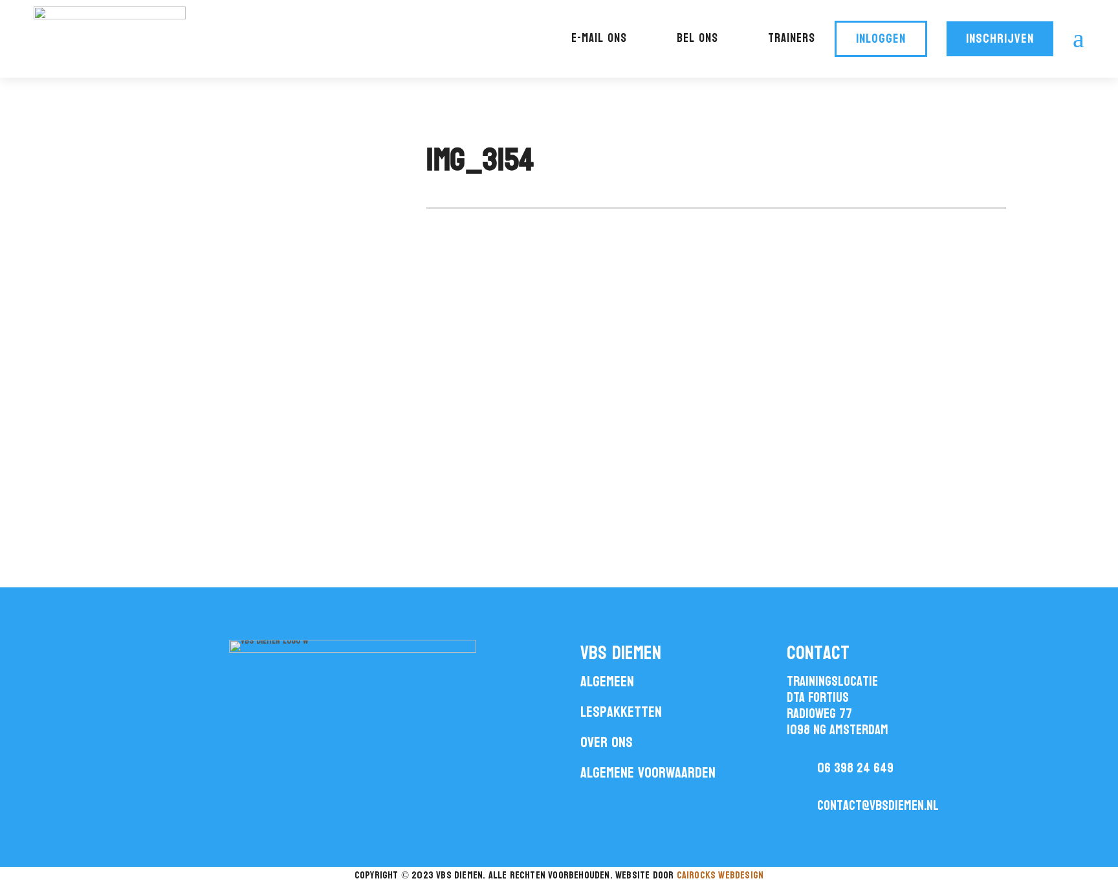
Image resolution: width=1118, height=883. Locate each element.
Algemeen (607, 681)
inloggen (881, 38)
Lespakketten (621, 712)
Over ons (606, 742)
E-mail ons (599, 38)
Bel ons (697, 38)
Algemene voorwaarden (648, 772)
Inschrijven (1000, 38)
